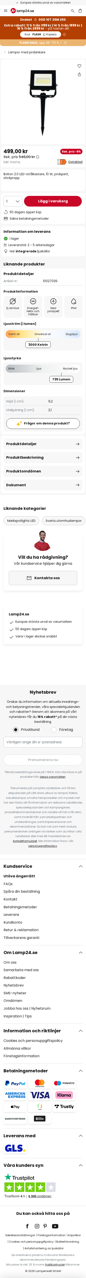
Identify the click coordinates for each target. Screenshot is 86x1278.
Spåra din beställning (22, 891)
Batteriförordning (67, 1242)
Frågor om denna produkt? (47, 423)
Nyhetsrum (40, 1008)
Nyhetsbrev (14, 985)
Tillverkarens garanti (21, 937)
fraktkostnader (55, 1264)
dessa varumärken (52, 777)
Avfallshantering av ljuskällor (44, 1248)
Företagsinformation (21, 1056)
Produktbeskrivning (25, 457)
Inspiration (13, 1016)
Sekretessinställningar (20, 1235)
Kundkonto (13, 922)
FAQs (8, 883)
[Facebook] (30, 1226)
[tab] (43, 902)
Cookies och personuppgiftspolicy (33, 1040)
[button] (79, 66)
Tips (28, 1016)
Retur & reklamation (21, 929)
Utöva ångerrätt (19, 876)
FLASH (40, 34)
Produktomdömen (23, 471)
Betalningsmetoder (20, 907)
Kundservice (18, 866)
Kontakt (10, 899)
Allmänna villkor (17, 1048)
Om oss (10, 962)
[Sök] (72, 10)
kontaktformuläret (25, 841)
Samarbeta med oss (21, 970)
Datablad (75, 162)
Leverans (11, 914)
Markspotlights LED (21, 520)
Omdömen (13, 1000)
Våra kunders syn (23, 1165)
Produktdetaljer (21, 443)
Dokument (16, 485)
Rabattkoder (15, 977)
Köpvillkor (74, 1235)
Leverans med (20, 1136)
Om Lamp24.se (20, 952)
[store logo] (25, 10)
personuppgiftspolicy (42, 846)
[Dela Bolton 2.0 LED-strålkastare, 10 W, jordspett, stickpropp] (79, 74)
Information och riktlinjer (32, 1031)
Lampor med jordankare (26, 52)
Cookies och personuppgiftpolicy (31, 1242)
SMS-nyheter (15, 993)
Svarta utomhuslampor (64, 520)
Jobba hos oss (16, 1008)
